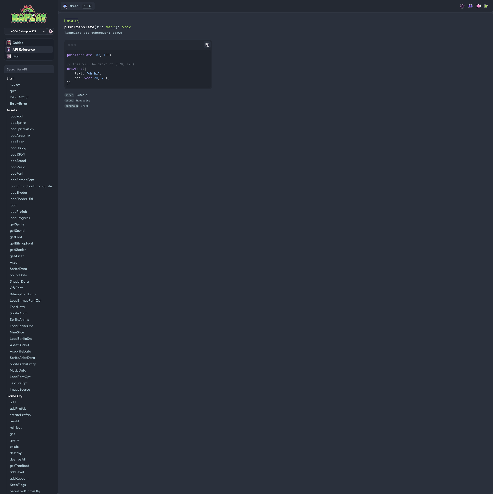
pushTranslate (79, 26)
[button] (25, 31)
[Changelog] (50, 31)
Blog (16, 56)
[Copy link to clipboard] (207, 45)
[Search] (29, 69)
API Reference (24, 49)
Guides (18, 42)
